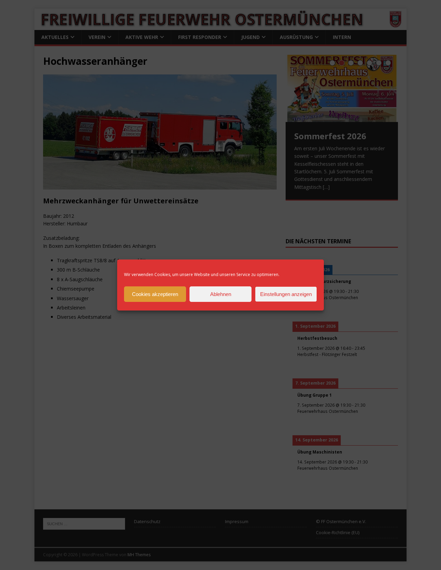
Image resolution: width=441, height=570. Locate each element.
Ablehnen (220, 294)
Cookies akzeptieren (155, 294)
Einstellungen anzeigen (286, 294)
